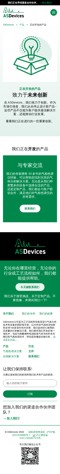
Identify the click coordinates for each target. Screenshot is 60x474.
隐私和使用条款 (37, 431)
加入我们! (47, 2)
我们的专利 (28, 313)
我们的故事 (46, 313)
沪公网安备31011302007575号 (33, 436)
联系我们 (30, 208)
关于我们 (8, 313)
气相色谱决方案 (12, 351)
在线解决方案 (11, 356)
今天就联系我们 (29, 287)
